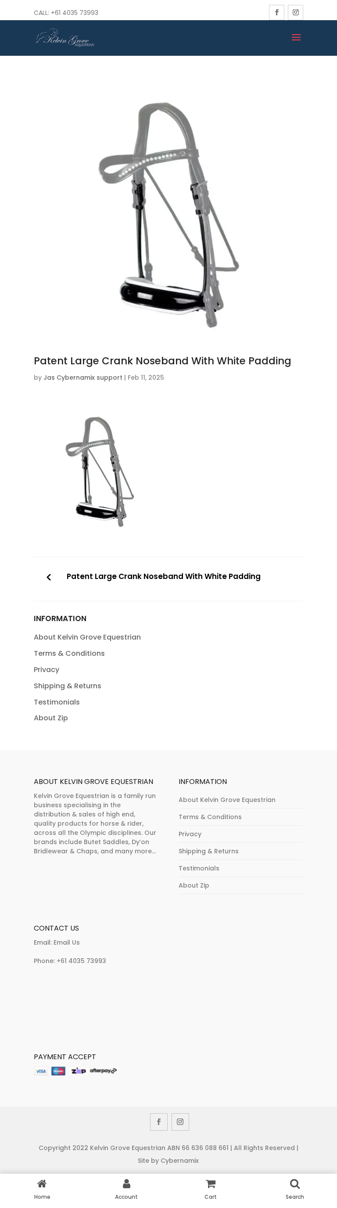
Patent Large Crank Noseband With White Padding (164, 576)
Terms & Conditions (69, 653)
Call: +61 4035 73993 (66, 12)
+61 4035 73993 (81, 960)
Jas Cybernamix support (82, 377)
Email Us (67, 942)
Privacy (46, 670)
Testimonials (57, 702)
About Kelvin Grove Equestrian (87, 637)
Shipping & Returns (67, 686)
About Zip (51, 718)
